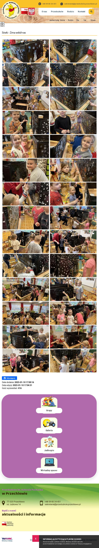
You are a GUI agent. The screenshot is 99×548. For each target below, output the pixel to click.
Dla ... (78, 20)
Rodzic (70, 12)
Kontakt (81, 12)
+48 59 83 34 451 (49, 4)
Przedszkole (57, 12)
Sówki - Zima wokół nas (14, 32)
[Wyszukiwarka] (89, 11)
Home (62, 20)
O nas (44, 12)
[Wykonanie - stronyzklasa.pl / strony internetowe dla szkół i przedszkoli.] (7, 540)
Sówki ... (93, 20)
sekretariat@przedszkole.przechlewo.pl (80, 4)
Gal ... (85, 20)
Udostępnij (11, 378)
